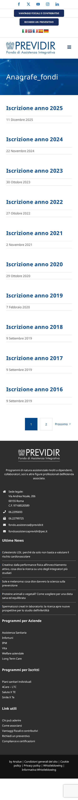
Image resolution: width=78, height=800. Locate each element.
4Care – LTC (9, 687)
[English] (29, 31)
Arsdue (17, 761)
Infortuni (7, 638)
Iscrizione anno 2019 (34, 295)
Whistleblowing (52, 765)
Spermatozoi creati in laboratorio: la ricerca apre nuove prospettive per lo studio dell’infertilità (36, 608)
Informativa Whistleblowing (39, 770)
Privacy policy (32, 765)
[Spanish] (40, 31)
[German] (46, 31)
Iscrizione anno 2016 (34, 389)
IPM (4, 643)
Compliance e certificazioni (18, 741)
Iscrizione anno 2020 (34, 264)
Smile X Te (8, 697)
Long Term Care (12, 658)
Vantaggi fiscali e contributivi (20, 731)
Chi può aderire (11, 720)
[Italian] (24, 31)
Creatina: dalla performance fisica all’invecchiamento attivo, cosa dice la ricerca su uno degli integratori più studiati (35, 569)
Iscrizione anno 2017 (34, 358)
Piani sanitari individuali (16, 682)
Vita (4, 648)
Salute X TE (9, 692)
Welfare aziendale (13, 653)
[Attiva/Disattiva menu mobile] (69, 47)
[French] (35, 31)
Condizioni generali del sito (41, 761)
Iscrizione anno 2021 (34, 233)
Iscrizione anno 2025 (34, 108)
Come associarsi (12, 725)
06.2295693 (15, 512)
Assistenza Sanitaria (14, 632)
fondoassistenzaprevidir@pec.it (28, 531)
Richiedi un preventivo (16, 736)
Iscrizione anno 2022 (34, 202)
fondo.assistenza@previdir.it (26, 525)
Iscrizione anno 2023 (34, 170)
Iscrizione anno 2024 (34, 139)
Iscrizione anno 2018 (34, 327)
